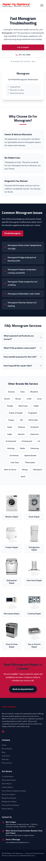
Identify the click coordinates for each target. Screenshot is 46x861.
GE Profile (33, 420)
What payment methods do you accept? (19, 337)
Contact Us (6, 756)
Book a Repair (7, 749)
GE (21, 420)
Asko (22, 391)
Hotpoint (34, 427)
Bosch (7, 398)
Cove (39, 398)
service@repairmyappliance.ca (17, 842)
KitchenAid (11, 441)
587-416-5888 (24, 54)
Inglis (9, 434)
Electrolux (23, 406)
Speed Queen (30, 455)
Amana (11, 391)
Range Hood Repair (9, 798)
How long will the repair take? (18, 365)
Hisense (21, 427)
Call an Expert (23, 47)
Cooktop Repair (8, 776)
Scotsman (14, 455)
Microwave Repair (8, 794)
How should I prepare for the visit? (20, 357)
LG (39, 441)
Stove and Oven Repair (10, 805)
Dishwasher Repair (9, 780)
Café (29, 398)
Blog (3, 752)
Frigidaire (32, 413)
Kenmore (34, 434)
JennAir (21, 434)
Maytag (10, 448)
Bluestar (34, 391)
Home (4, 745)
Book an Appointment (23, 689)
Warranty (5, 759)
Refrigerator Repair (9, 801)
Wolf (23, 476)
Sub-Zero (15, 462)
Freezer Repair (7, 787)
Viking (24, 469)
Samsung (34, 448)
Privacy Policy (7, 763)
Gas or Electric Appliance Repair (14, 791)
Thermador (30, 462)
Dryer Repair (7, 784)
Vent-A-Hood (10, 469)
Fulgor (11, 420)
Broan (18, 398)
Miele (22, 448)
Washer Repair (7, 809)
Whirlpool (37, 469)
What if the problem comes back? (20, 348)
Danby (10, 406)
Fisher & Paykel (15, 413)
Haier (9, 427)
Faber (36, 406)
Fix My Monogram (12, 233)
